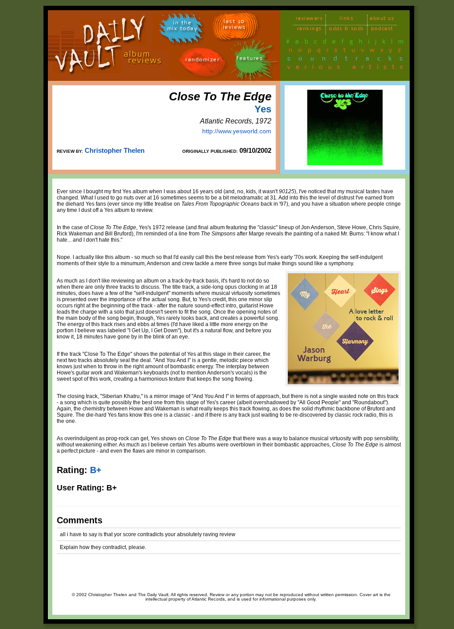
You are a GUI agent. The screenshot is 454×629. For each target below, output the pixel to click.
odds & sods (346, 30)
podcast (382, 30)
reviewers (309, 19)
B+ (96, 470)
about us (382, 19)
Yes (262, 109)
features (249, 60)
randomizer (202, 61)
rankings (309, 30)
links (347, 19)
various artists (347, 68)
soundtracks (349, 60)
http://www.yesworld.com (236, 131)
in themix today (182, 27)
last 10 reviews (234, 26)
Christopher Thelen (115, 150)
